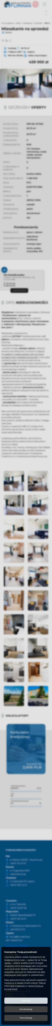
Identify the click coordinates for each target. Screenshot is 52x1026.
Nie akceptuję (26, 1009)
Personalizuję (26, 1018)
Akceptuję (26, 1000)
